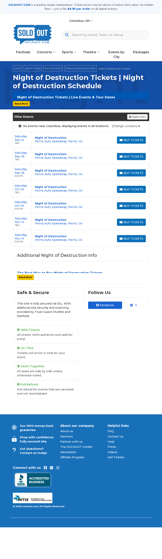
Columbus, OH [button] (79, 21)
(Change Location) (125, 126)
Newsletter (68, 452)
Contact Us (115, 436)
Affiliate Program (72, 457)
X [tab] (135, 305)
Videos (112, 452)
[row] (81, 139)
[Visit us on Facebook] (45, 467)
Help (111, 441)
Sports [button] (68, 52)
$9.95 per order (79, 8)
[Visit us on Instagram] (57, 467)
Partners (66, 436)
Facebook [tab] (106, 305)
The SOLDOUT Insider (76, 447)
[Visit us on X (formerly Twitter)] (51, 467)
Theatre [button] (90, 52)
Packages (141, 52)
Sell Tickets (116, 457)
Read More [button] (21, 103)
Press (112, 447)
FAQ (111, 431)
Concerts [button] (45, 52)
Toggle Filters (138, 116)
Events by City (116, 54)
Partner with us (71, 441)
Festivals (23, 52)
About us (66, 431)
